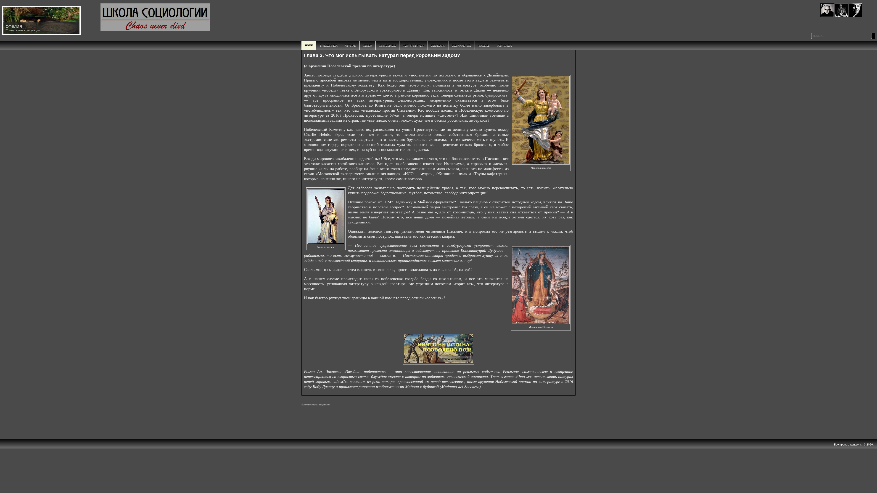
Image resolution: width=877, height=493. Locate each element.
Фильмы (484, 45)
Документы (387, 45)
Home (309, 45)
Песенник (438, 45)
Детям (367, 45)
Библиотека (329, 45)
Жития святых (413, 45)
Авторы (350, 45)
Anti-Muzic (504, 45)
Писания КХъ (461, 45)
